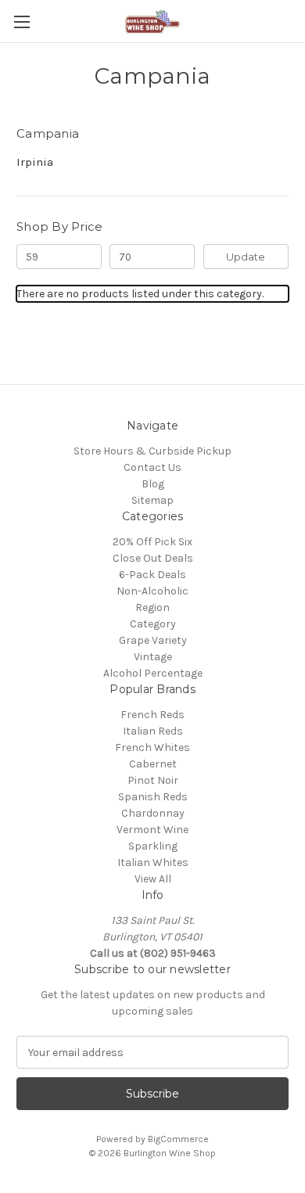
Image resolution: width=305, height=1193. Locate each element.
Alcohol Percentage (153, 673)
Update (245, 256)
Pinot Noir (152, 780)
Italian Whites (152, 862)
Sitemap (152, 500)
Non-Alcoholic (152, 591)
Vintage (153, 656)
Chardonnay (153, 813)
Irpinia (34, 162)
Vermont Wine (152, 829)
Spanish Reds (153, 796)
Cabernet (153, 764)
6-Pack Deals (152, 574)
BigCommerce (178, 1139)
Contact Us (152, 467)
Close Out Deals (153, 558)
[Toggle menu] (21, 21)
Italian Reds (153, 731)
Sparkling (153, 846)
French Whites (152, 747)
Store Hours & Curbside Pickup (152, 451)
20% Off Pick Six (152, 541)
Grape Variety (153, 640)
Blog (153, 483)
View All (153, 879)
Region (152, 607)
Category (153, 624)
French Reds (152, 714)
